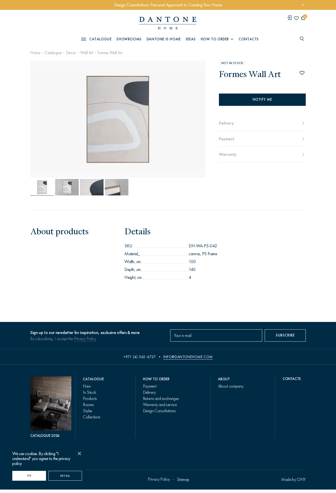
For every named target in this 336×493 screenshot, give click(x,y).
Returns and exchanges (161, 398)
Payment (149, 386)
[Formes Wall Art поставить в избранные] (302, 73)
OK (29, 475)
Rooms (88, 404)
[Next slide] (179, 119)
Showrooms (128, 39)
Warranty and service (160, 404)
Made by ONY (293, 479)
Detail (65, 475)
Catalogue (53, 52)
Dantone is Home (164, 39)
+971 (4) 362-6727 (139, 357)
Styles (87, 410)
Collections (91, 416)
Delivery (149, 392)
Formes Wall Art (109, 52)
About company (231, 386)
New (87, 386)
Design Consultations (159, 410)
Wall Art (86, 52)
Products (90, 398)
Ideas (191, 39)
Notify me (262, 99)
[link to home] (167, 23)
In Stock (89, 392)
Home (35, 52)
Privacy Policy (85, 338)
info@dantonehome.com (188, 357)
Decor (71, 52)
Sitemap (183, 479)
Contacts (249, 39)
